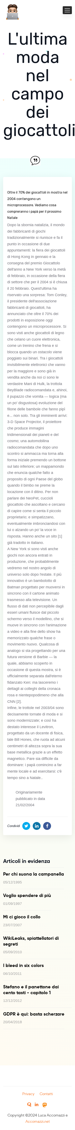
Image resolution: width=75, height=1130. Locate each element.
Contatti (46, 1093)
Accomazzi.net (37, 1121)
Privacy (28, 1093)
